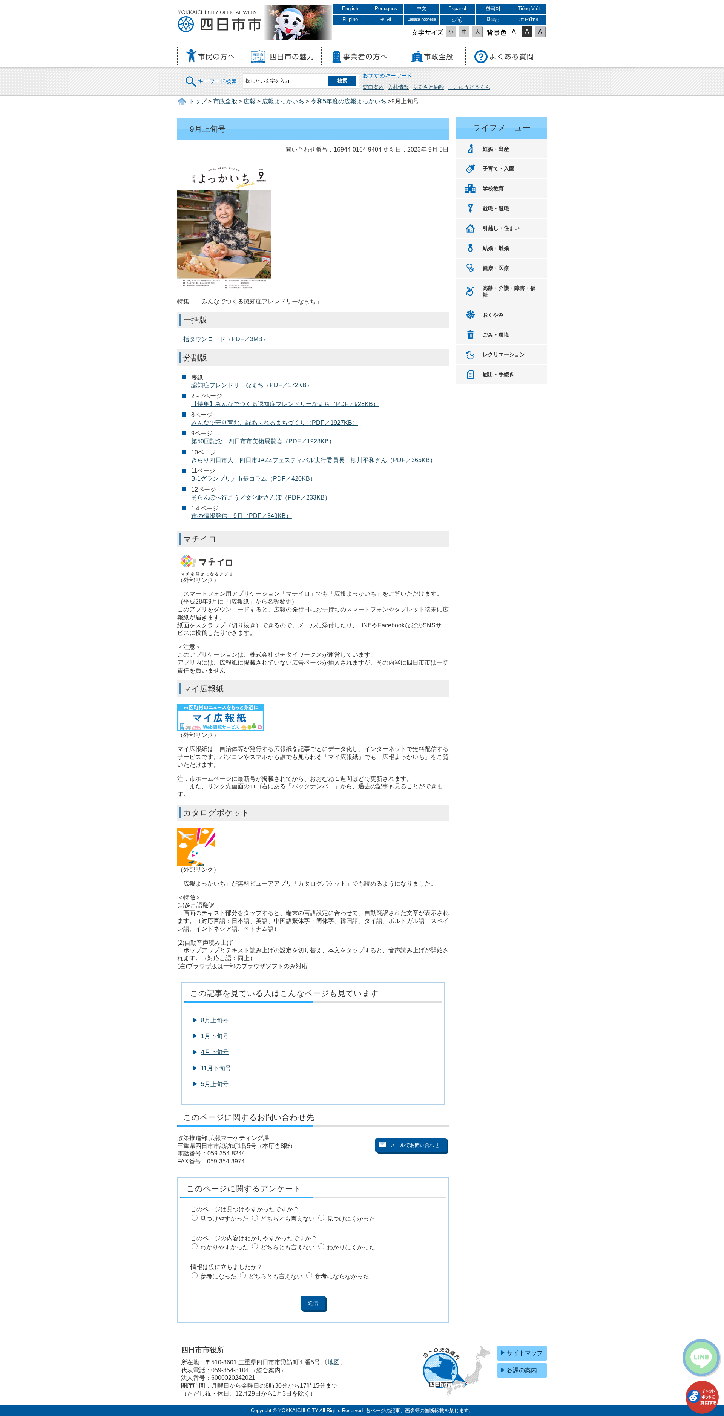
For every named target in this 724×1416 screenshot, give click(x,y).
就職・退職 (496, 208)
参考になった (218, 1276)
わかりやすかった (224, 1247)
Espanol (457, 8)
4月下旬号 (215, 1052)
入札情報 (398, 87)
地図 (334, 1362)
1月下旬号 (215, 1036)
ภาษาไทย (528, 19)
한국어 (493, 8)
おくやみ (493, 315)
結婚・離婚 (496, 248)
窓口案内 (373, 87)
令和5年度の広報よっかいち (349, 101)
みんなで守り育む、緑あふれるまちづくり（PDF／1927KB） (274, 423)
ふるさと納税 (428, 87)
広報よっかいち (283, 101)
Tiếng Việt (529, 8)
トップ (198, 101)
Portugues (386, 8)
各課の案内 (522, 1370)
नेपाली (385, 19)
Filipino (350, 19)
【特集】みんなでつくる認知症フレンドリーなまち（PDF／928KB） (285, 404)
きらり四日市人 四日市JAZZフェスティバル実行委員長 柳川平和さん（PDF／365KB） (313, 460)
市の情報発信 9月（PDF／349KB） (241, 516)
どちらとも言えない (288, 1218)
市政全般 (225, 101)
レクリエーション (504, 354)
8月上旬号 (215, 1020)
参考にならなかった (342, 1276)
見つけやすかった (224, 1218)
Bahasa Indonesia (422, 19)
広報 (250, 101)
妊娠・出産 (496, 149)
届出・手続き (498, 374)
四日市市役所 (220, 21)
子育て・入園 (498, 169)
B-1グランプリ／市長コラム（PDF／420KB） (253, 478)
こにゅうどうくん (469, 87)
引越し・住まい (501, 228)
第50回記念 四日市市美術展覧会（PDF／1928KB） (263, 441)
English (350, 8)
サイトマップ (525, 1353)
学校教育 (493, 188)
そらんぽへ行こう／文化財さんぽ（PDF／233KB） (261, 497)
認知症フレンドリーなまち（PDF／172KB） (252, 385)
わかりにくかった (351, 1247)
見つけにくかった (351, 1218)
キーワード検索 (211, 77)
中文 (421, 8)
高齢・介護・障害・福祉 (509, 291)
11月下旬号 (216, 1068)
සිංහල (493, 19)
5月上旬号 (215, 1084)
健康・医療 (496, 268)
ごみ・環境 (496, 335)
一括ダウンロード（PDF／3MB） (222, 339)
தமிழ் (457, 19)
